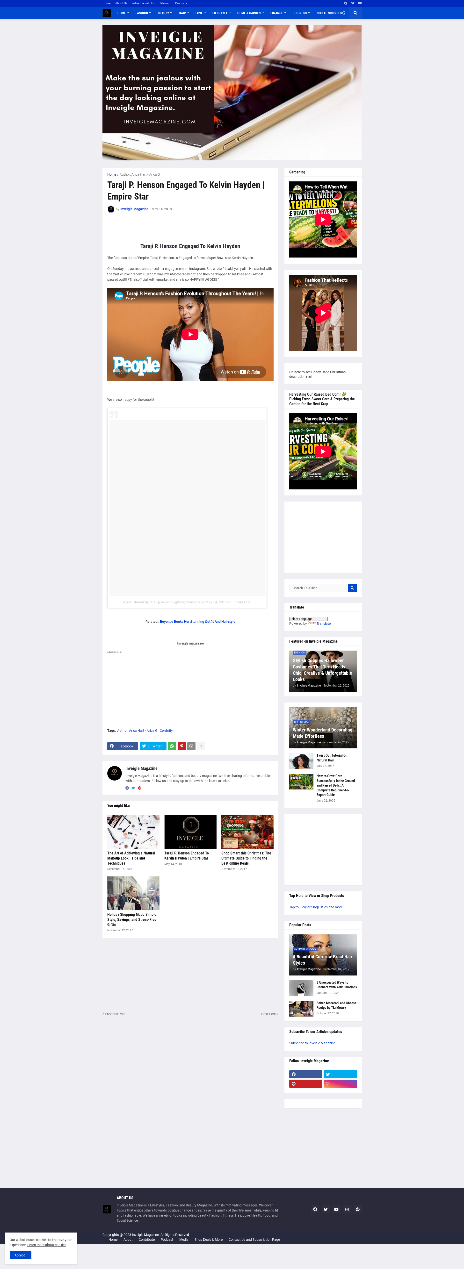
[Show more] (201, 746)
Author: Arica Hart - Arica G (140, 174)
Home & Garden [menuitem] (249, 13)
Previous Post (115, 1014)
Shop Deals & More (209, 1239)
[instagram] (340, 1084)
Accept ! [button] (20, 1255)
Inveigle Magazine (141, 768)
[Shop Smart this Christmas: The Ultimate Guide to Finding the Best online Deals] (247, 832)
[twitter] (352, 3)
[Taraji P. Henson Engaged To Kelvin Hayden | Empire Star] (190, 832)
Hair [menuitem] (182, 13)
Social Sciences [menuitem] (329, 13)
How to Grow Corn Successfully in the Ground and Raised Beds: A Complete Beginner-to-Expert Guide (336, 785)
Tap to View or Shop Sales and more (316, 907)
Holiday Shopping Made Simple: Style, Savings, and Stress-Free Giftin (132, 919)
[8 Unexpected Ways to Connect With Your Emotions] (301, 988)
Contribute (147, 1239)
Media (183, 1239)
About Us (121, 3)
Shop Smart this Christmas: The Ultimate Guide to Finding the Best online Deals (246, 858)
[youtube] (360, 3)
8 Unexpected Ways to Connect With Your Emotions (337, 984)
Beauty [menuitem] (163, 13)
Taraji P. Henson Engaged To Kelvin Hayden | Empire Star (186, 855)
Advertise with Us (143, 3)
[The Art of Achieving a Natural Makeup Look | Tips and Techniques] (133, 832)
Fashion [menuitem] (142, 13)
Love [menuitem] (199, 13)
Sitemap (165, 3)
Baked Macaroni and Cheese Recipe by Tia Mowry (336, 1005)
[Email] (191, 746)
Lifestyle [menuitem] (220, 13)
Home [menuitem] (121, 13)
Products (181, 3)
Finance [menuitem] (276, 13)
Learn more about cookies (46, 1245)
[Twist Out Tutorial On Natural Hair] (301, 761)
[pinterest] (139, 788)
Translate (324, 623)
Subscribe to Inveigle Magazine (312, 1043)
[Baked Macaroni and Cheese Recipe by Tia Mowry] (301, 1009)
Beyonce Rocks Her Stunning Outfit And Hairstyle (197, 622)
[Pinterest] (182, 746)
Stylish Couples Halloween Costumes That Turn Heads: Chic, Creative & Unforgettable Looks (322, 670)
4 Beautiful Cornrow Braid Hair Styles (322, 960)
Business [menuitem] (300, 13)
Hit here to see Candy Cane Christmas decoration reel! (317, 374)
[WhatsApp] (172, 746)
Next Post (268, 1014)
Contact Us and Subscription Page (254, 1239)
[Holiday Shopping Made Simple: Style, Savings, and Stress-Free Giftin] (133, 893)
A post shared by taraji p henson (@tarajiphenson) (161, 602)
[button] (344, 13)
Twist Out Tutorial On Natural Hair (332, 757)
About (128, 1239)
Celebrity (166, 730)
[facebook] (345, 3)
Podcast (167, 1239)
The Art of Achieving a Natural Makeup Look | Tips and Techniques (131, 858)
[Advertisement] (190, 689)
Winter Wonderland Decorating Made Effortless (322, 733)
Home (106, 3)
